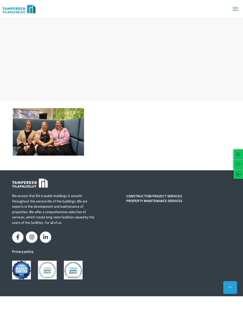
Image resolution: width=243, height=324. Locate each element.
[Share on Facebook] (18, 237)
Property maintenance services (154, 201)
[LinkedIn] (45, 237)
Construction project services (154, 196)
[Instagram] (31, 237)
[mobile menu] (235, 9)
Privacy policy (22, 251)
